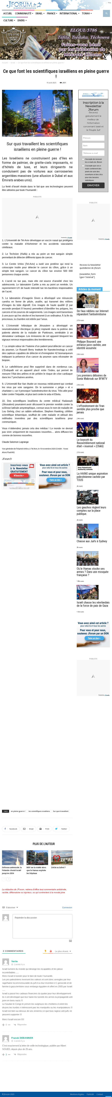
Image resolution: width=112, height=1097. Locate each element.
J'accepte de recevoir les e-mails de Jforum (93, 160)
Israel (39, 13)
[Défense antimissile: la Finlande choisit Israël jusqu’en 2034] (12, 857)
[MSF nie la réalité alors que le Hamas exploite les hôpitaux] (37, 857)
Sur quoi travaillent (60, 811)
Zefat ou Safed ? (58, 867)
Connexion (67, 907)
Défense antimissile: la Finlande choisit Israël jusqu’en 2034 (12, 870)
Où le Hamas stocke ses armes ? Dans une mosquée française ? (92, 572)
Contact (100, 1094)
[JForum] (56, 5)
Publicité (90, 1094)
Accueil (7, 13)
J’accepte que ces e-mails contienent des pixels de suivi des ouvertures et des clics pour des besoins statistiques (94, 173)
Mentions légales (77, 1094)
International (68, 13)
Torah (86, 13)
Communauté (23, 13)
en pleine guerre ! (18, 811)
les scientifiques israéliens (39, 811)
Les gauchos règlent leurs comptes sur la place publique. (91, 511)
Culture (8, 20)
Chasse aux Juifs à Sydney (92, 541)
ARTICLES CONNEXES (16, 844)
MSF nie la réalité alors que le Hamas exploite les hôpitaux (36, 870)
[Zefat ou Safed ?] (62, 857)
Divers (21, 20)
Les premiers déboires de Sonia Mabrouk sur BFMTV (92, 377)
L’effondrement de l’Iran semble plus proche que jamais (90, 409)
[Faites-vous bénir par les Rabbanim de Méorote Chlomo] (56, 42)
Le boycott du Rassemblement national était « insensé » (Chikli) (91, 443)
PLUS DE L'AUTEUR (44, 844)
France (51, 13)
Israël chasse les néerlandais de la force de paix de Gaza (93, 604)
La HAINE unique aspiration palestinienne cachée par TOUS (92, 477)
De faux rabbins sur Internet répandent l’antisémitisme (92, 312)
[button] (106, 13)
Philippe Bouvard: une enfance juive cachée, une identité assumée (91, 345)
